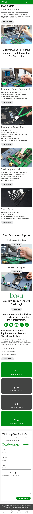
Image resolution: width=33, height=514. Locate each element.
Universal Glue (6, 174)
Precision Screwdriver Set (10, 138)
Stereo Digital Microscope (11, 92)
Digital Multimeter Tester (10, 132)
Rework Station (20, 94)
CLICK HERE (7, 102)
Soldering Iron (6, 98)
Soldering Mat (21, 140)
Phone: (4, 457)
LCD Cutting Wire (7, 214)
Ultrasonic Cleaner (21, 98)
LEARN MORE (7, 22)
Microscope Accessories (10, 212)
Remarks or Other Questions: (12, 473)
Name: (4, 450)
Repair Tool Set (6, 131)
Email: (4, 465)
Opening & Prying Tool (9, 134)
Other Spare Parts (23, 218)
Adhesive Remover (7, 180)
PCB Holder (23, 134)
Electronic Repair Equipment (15, 89)
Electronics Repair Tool (12, 127)
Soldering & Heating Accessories (13, 216)
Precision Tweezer (8, 140)
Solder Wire (16, 176)
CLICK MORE (8, 359)
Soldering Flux (19, 174)
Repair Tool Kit (6, 172)
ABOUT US (16, 309)
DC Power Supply (7, 94)
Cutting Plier (6, 136)
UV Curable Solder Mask (10, 178)
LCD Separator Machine (9, 96)
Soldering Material (10, 169)
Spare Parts (7, 209)
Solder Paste (6, 176)
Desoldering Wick (20, 172)
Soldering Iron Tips (8, 218)
